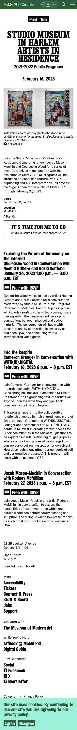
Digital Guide (15, 648)
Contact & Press (18, 593)
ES (54, 4)
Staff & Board (16, 599)
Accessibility (14, 582)
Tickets (10, 587)
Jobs (8, 604)
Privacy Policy (33, 696)
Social (9, 664)
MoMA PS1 (11, 4)
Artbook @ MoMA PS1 (22, 643)
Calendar (28, 4)
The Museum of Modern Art (28, 627)
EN (48, 4)
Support (11, 610)
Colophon (11, 696)
